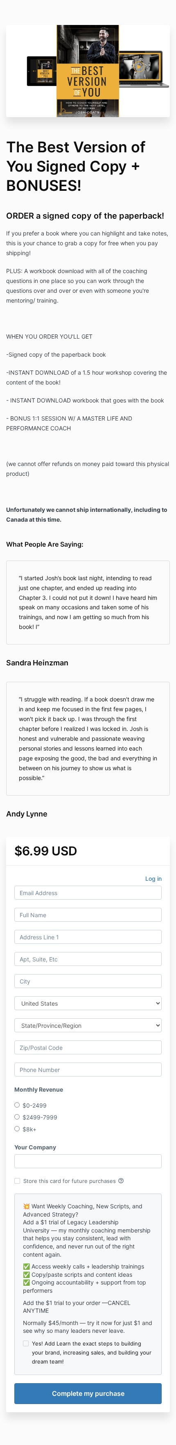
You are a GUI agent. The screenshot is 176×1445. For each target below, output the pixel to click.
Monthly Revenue (38, 1089)
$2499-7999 (40, 1117)
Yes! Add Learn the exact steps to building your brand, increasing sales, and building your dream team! (91, 1352)
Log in (153, 878)
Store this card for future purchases (73, 1181)
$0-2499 (35, 1105)
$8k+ (29, 1129)
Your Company (35, 1147)
